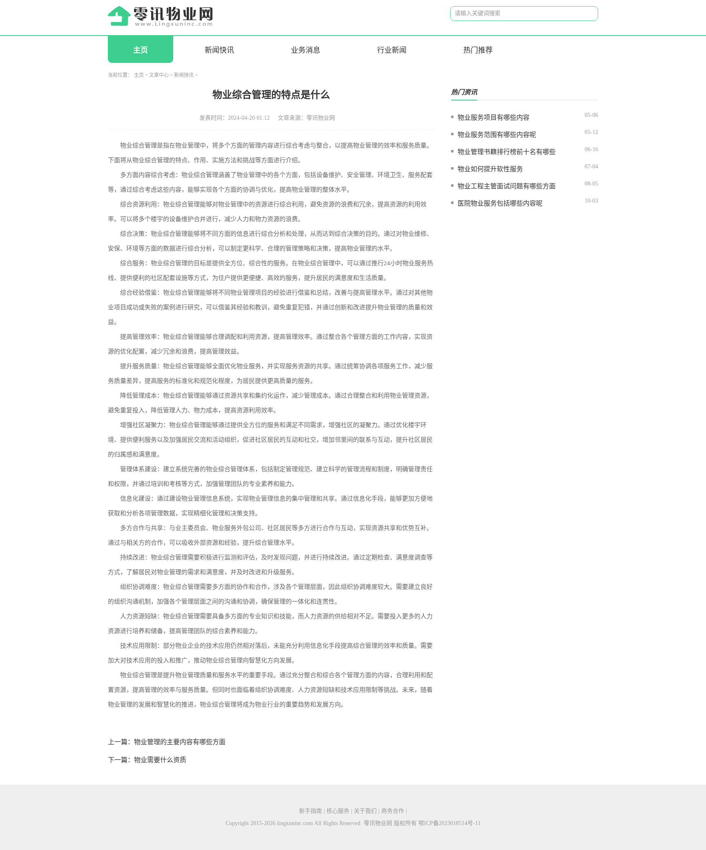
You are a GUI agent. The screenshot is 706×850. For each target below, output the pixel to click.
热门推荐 (478, 50)
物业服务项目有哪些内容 (494, 117)
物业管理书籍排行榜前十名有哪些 (507, 151)
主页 (140, 50)
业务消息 (305, 50)
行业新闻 (392, 50)
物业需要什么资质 (160, 759)
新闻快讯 (219, 50)
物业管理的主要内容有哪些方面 (180, 741)
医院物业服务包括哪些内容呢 (500, 203)
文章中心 (159, 75)
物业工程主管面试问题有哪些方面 (507, 186)
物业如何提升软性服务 (490, 169)
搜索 (585, 14)
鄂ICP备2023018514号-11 (449, 823)
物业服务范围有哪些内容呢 (497, 134)
